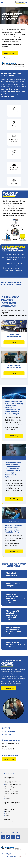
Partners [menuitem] (7, 815)
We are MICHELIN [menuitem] (9, 809)
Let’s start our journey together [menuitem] (13, 821)
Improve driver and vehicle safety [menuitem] (13, 784)
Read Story (14, 436)
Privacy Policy (5, 854)
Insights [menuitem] (6, 797)
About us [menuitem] (7, 811)
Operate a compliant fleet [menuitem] (11, 793)
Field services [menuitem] (8, 806)
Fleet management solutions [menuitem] (12, 802)
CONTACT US (9, 759)
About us (7, 58)
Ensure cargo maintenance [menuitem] (12, 789)
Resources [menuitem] (7, 798)
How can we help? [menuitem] (9, 777)
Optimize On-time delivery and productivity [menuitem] (12, 781)
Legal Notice (22, 854)
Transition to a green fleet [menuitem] (11, 791)
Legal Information (11, 856)
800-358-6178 (6, 734)
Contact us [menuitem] (7, 819)
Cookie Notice (13, 854)
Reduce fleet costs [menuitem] (9, 779)
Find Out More (9, 688)
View (14, 342)
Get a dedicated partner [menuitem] (11, 787)
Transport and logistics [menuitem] (11, 804)
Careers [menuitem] (7, 813)
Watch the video (9, 53)
